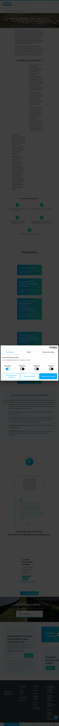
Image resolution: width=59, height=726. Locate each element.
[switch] (22, 369)
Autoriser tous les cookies (48, 376)
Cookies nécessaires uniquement (10, 376)
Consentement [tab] (10, 352)
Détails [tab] (29, 352)
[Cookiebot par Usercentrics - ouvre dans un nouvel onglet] (50, 348)
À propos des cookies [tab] (48, 352)
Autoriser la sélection (29, 376)
